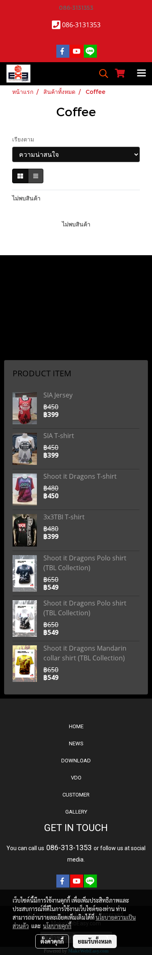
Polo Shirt (18, 300)
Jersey (16, 310)
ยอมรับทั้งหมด (95, 941)
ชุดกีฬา (16, 351)
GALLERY (76, 812)
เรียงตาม (25, 139)
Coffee (15, 320)
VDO (76, 778)
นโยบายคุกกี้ (57, 925)
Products (18, 330)
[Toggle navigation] (141, 73)
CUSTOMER (76, 795)
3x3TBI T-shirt (64, 516)
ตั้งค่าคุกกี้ (52, 941)
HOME (76, 726)
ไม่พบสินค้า (26, 198)
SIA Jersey (58, 395)
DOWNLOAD (76, 760)
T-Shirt (15, 290)
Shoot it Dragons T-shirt (80, 476)
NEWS (76, 743)
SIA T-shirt (58, 435)
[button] (101, 73)
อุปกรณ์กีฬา (20, 340)
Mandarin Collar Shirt (31, 279)
